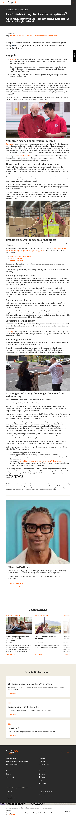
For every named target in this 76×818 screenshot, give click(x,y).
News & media (10, 777)
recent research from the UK (23, 156)
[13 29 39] (68, 2)
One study (9, 331)
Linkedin (43, 783)
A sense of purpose (16, 260)
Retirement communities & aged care (17, 761)
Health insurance (11, 758)
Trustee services (44, 764)
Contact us (68, 752)
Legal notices (42, 795)
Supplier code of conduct (45, 791)
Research (13, 59)
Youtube (43, 774)
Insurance (42, 761)
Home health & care (12, 764)
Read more (9, 655)
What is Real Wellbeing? (18, 36)
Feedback (74, 56)
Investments (42, 758)
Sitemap (10, 791)
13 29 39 (62, 752)
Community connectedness (48, 36)
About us (8, 771)
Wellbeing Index (33, 36)
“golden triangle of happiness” (33, 250)
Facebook (44, 777)
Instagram (44, 771)
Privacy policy (11, 795)
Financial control (16, 258)
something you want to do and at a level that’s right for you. (41, 461)
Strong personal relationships (20, 256)
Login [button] (73, 2)
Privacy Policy (12, 815)
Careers (8, 774)
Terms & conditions (12, 798)
